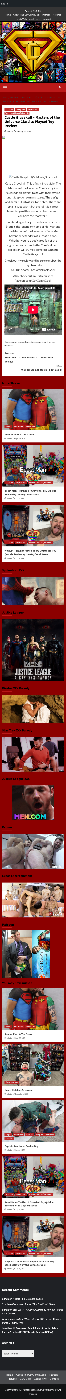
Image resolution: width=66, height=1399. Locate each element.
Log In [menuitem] (4, 3)
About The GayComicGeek (26, 14)
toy (53, 342)
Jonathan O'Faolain (13, 1328)
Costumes (18, 426)
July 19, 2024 (19, 498)
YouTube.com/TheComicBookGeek (33, 270)
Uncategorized (11, 1082)
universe (8, 345)
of (37, 342)
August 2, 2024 (20, 1150)
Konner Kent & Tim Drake (19, 434)
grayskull (21, 342)
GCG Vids (22, 18)
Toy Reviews (33, 109)
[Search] (60, 87)
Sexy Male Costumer (45, 1135)
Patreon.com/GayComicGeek (33, 280)
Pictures (57, 14)
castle (13, 342)
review (42, 342)
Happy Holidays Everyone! (18, 1090)
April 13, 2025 (20, 438)
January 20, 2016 (23, 131)
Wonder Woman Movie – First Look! (41, 367)
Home (8, 14)
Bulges (8, 426)
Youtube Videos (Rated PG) (17, 113)
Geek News (35, 18)
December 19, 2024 (22, 1094)
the (48, 342)
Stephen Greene (11, 1304)
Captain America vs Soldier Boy (21, 1146)
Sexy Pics (9, 1138)
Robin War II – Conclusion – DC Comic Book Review (29, 357)
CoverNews (47, 1389)
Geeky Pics (20, 109)
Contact (47, 18)
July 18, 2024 (19, 558)
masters (31, 342)
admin (10, 131)
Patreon (46, 14)
